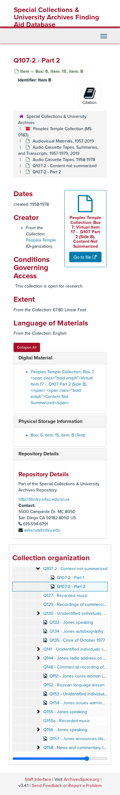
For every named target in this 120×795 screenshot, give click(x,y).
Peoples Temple (41, 240)
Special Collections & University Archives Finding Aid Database (56, 17)
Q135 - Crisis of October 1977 (77, 640)
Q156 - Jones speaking (65, 729)
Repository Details (38, 454)
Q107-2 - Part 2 (71, 586)
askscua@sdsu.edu (42, 530)
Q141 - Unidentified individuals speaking (81, 649)
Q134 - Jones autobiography (76, 631)
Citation (89, 102)
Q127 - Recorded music (65, 595)
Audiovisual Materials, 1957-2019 (63, 141)
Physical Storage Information (50, 421)
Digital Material (35, 358)
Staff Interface (38, 779)
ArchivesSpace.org (81, 779)
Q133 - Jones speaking (71, 622)
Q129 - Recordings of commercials (76, 604)
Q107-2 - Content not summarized (65, 165)
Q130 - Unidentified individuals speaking (81, 613)
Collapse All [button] (27, 347)
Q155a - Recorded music (66, 720)
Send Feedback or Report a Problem (67, 785)
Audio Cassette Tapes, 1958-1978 (64, 159)
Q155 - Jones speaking (65, 711)
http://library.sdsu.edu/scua (43, 499)
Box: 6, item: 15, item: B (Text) (58, 435)
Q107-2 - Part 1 (70, 577)
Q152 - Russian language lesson (74, 685)
